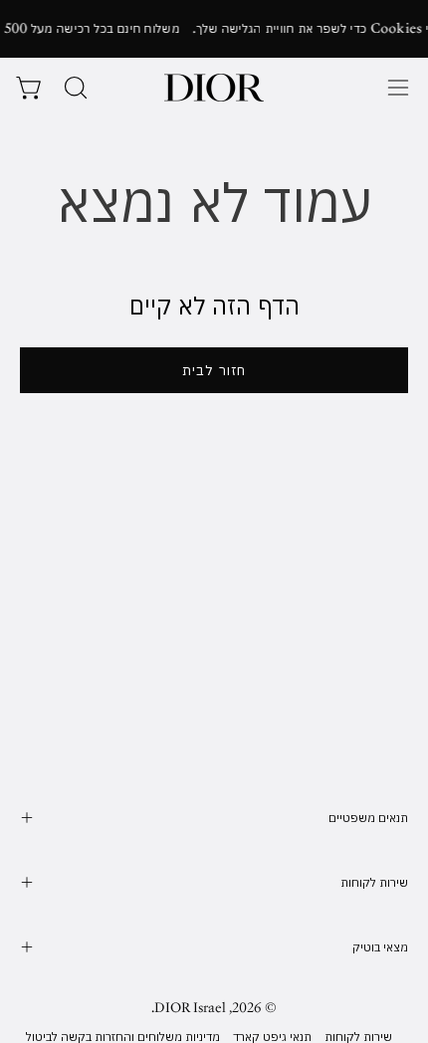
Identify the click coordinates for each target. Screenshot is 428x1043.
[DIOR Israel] (214, 88)
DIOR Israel (190, 1007)
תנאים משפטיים (368, 817)
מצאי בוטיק (380, 947)
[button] (74, 88)
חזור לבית (213, 369)
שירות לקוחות (374, 882)
